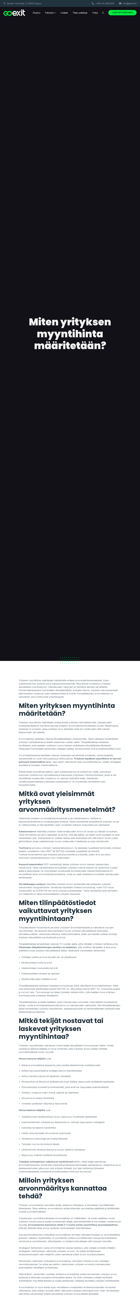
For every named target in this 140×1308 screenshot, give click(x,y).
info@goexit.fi (130, 3)
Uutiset (64, 12)
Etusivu (36, 12)
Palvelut (49, 12)
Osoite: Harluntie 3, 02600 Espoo (24, 3)
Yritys (95, 12)
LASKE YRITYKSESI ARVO (122, 13)
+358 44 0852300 (104, 3)
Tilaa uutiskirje (80, 12)
